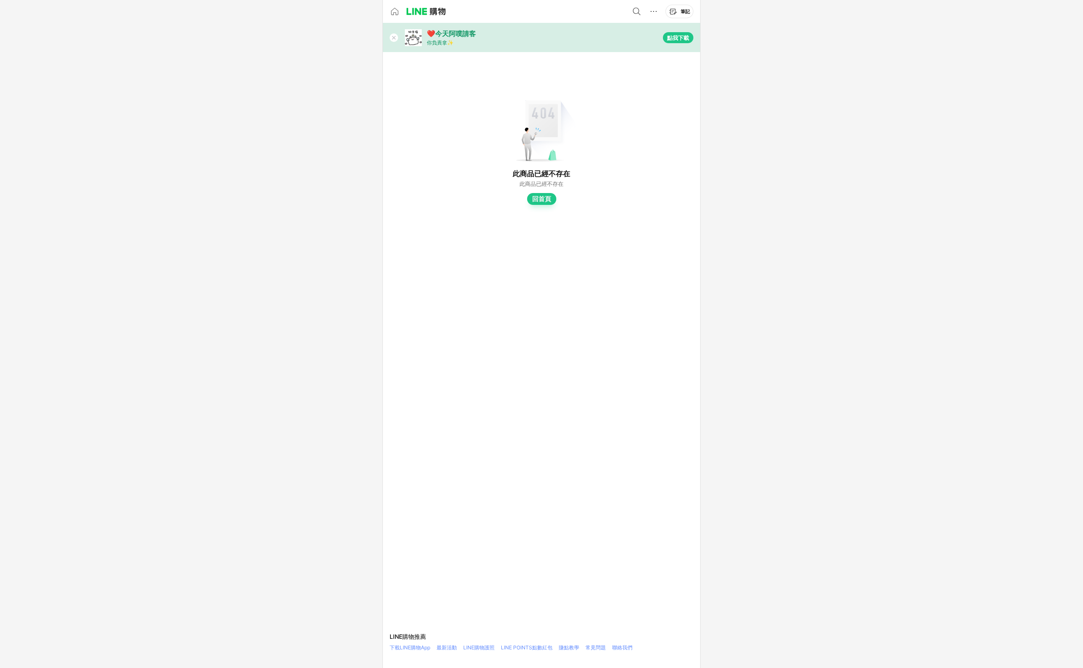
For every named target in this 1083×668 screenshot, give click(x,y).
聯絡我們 (622, 647)
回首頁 (541, 199)
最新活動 (447, 647)
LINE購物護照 (479, 647)
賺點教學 (569, 647)
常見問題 (595, 647)
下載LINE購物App (410, 647)
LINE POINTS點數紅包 (526, 647)
